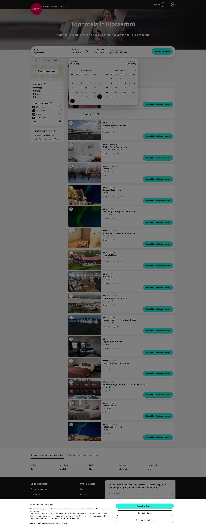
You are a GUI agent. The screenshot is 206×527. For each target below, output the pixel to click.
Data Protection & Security (51, 523)
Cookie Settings (144, 513)
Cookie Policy (35, 523)
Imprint (64, 523)
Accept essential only (145, 520)
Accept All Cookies (144, 506)
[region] (103, 513)
